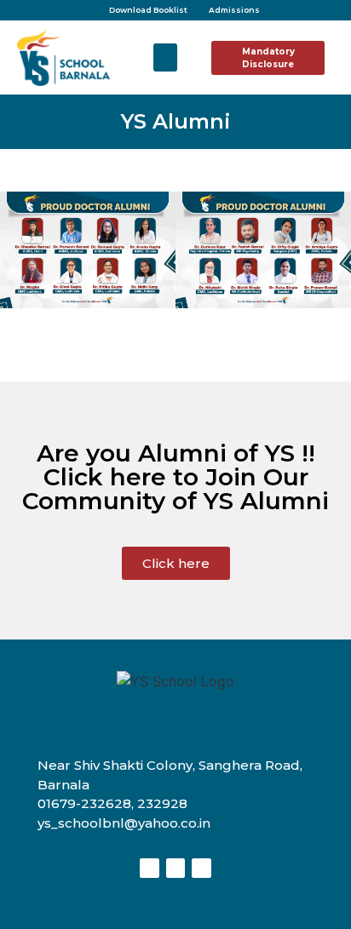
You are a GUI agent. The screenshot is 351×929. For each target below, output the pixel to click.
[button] (165, 57)
